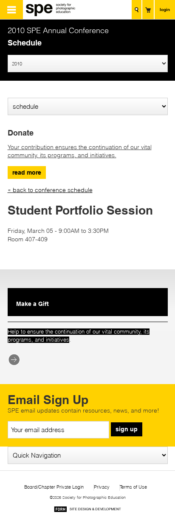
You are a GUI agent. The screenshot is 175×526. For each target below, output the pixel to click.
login (165, 9)
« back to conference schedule (50, 190)
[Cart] (148, 9)
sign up (127, 429)
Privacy (102, 487)
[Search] (136, 9)
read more (26, 172)
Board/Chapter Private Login (54, 487)
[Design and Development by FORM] (87, 510)
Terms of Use (133, 487)
